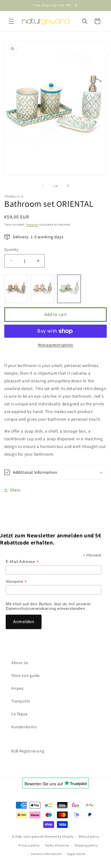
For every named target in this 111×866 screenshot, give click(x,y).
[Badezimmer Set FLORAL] (42, 289)
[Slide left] (43, 186)
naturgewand (33, 836)
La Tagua (19, 713)
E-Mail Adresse (22, 561)
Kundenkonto (24, 726)
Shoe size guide (25, 675)
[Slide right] (68, 186)
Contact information (46, 854)
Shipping (32, 224)
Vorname (16, 581)
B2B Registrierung (27, 751)
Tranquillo (20, 701)
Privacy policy (29, 845)
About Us (19, 662)
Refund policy (89, 836)
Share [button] (15, 490)
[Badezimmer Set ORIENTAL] (69, 289)
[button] (11, 21)
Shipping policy (86, 845)
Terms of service (57, 845)
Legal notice (76, 854)
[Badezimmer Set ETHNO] (16, 289)
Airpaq (17, 688)
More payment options (55, 345)
